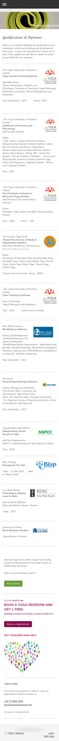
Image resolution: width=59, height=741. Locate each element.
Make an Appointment (18, 624)
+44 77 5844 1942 (13, 701)
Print (11, 733)
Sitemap (19, 733)
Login (51, 733)
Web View (49, 736)
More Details (13, 583)
